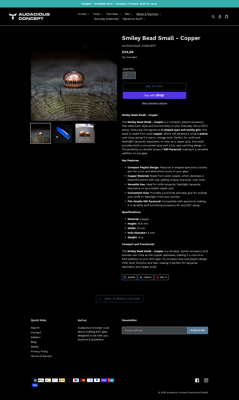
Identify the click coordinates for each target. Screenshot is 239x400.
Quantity (128, 68)
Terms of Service (41, 356)
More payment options (154, 103)
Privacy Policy (39, 351)
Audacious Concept (177, 392)
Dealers (35, 337)
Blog (33, 341)
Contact (36, 332)
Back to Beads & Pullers (122, 298)
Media (34, 346)
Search (35, 327)
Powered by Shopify (198, 392)
